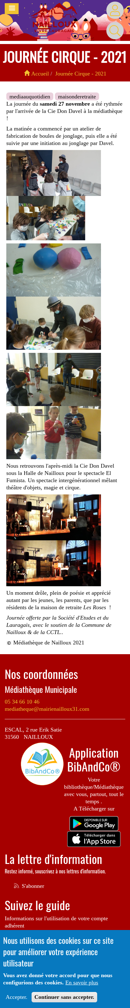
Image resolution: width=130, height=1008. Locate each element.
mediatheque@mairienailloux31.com (47, 709)
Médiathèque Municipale (41, 689)
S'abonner (32, 886)
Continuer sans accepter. (64, 997)
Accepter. (16, 997)
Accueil (39, 73)
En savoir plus (81, 982)
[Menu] (12, 8)
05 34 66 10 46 (22, 702)
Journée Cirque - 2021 (80, 73)
